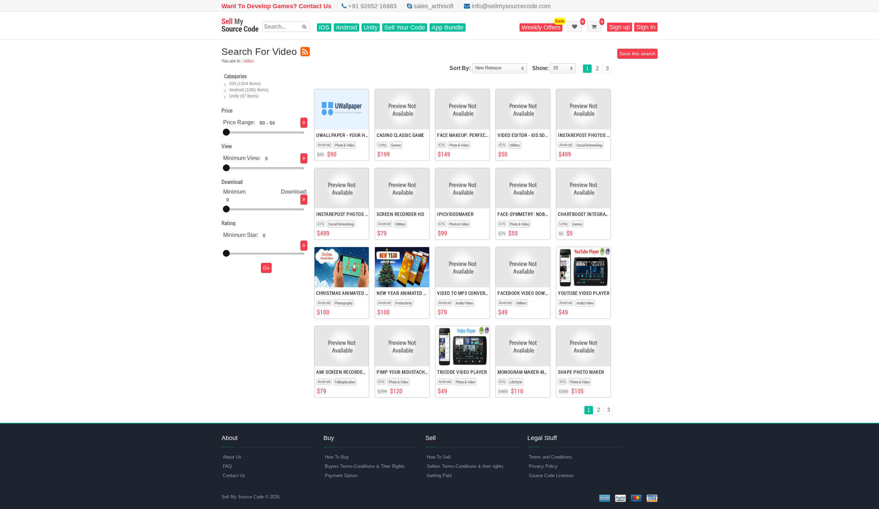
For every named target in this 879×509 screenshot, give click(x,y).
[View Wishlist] (575, 26)
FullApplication (345, 381)
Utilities (515, 145)
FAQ (227, 466)
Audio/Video (464, 302)
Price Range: (239, 122)
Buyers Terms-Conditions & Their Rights (365, 466)
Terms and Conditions (550, 457)
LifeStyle (516, 381)
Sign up (619, 27)
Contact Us (234, 475)
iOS (324, 27)
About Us (232, 457)
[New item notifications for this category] (305, 51)
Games (396, 145)
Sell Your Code (404, 27)
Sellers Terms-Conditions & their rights (465, 466)
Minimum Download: (265, 192)
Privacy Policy (543, 466)
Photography (344, 302)
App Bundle (448, 27)
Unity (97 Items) (244, 96)
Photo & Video (344, 145)
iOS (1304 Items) (245, 83)
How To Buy (337, 457)
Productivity (403, 302)
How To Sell (438, 457)
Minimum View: (242, 158)
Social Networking (589, 145)
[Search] (303, 123)
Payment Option (341, 475)
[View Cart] (594, 26)
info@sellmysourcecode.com (510, 6)
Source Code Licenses (551, 475)
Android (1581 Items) (249, 90)
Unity (371, 27)
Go (266, 267)
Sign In (645, 27)
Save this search (637, 53)
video (248, 61)
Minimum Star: (240, 235)
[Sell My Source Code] (240, 25)
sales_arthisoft (433, 6)
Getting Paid (439, 475)
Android (346, 27)
